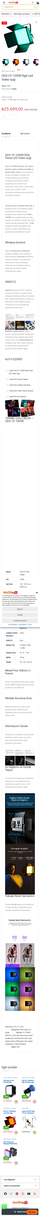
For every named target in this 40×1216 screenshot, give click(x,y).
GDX (8, 86)
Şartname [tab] (25, 133)
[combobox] (17, 6)
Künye (30, 624)
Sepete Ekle (21, 1212)
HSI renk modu (21, 1035)
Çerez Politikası (12, 624)
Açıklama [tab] (6, 133)
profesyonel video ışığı (23, 1038)
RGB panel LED (21, 1041)
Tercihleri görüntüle (20, 621)
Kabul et (20, 609)
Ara (35, 6)
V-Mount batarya (20, 1044)
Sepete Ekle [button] (15, 1102)
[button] (37, 592)
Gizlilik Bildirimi (22, 624)
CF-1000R (26, 1032)
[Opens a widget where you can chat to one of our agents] (32, 1212)
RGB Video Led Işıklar (22, 14)
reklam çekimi (10, 1041)
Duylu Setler (25, 1108)
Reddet (20, 615)
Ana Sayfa (5, 14)
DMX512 (8, 1035)
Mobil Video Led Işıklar (10, 1077)
